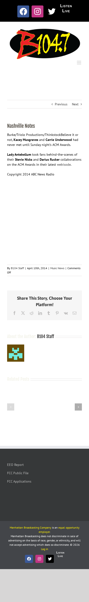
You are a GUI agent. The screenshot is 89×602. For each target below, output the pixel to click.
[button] (10, 407)
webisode (64, 164)
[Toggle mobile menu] (79, 62)
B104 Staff (17, 268)
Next (75, 104)
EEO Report (15, 465)
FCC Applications (19, 481)
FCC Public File (17, 473)
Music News (57, 268)
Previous (61, 104)
